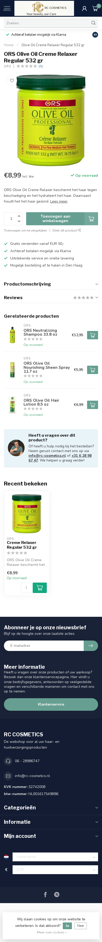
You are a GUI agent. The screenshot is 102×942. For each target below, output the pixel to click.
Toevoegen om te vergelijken (25, 230)
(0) (41, 66)
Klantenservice (51, 704)
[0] (95, 8)
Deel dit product (65, 230)
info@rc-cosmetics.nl (47, 455)
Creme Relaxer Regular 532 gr (22, 545)
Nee (80, 925)
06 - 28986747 (27, 761)
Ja (67, 925)
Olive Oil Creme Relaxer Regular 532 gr (52, 45)
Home (9, 45)
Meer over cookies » (52, 932)
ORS (7, 66)
